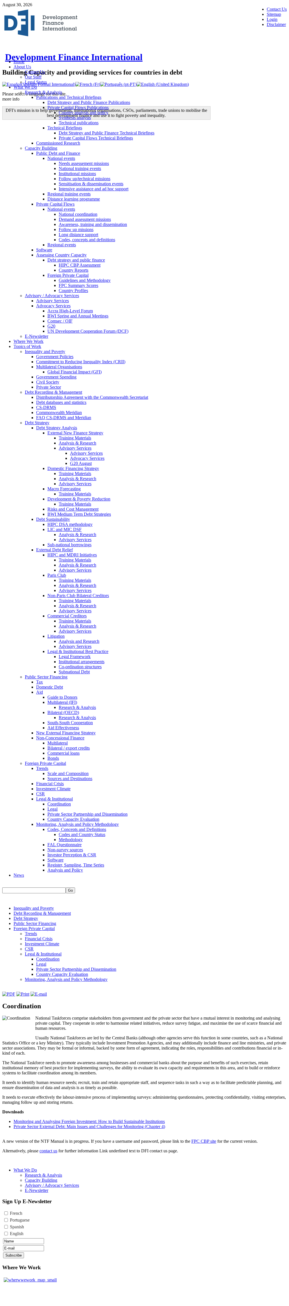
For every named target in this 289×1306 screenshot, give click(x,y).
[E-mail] (38, 994)
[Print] (22, 994)
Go (70, 890)
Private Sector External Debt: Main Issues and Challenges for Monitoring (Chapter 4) (89, 1126)
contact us (48, 1150)
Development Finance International (74, 57)
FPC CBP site (203, 1141)
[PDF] (8, 994)
